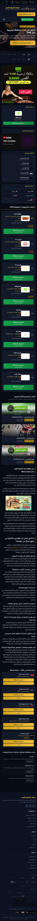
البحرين (30, 200)
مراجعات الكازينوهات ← (29, 47)
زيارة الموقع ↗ (30, 761)
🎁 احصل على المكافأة (18, 123)
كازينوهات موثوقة (30, 815)
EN (3, 2)
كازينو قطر (32, 865)
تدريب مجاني (20, 420)
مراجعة (18, 683)
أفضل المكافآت (31, 821)
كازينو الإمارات (32, 859)
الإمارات (14, 191)
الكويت (30, 191)
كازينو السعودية (31, 862)
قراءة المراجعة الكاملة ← (16, 223)
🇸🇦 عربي (7, 2)
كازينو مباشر (32, 824)
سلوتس (33, 844)
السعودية (29, 195)
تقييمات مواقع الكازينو (16, 547)
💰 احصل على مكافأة (27, 19)
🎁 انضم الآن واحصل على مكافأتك (22, 42)
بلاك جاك (33, 836)
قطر (15, 195)
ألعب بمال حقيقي (29, 420)
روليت (34, 839)
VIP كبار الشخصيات (31, 826)
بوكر (34, 841)
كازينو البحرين (32, 868)
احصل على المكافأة (18, 231)
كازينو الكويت (32, 857)
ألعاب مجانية (32, 847)
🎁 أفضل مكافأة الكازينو (26, 14)
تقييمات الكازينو (31, 818)
